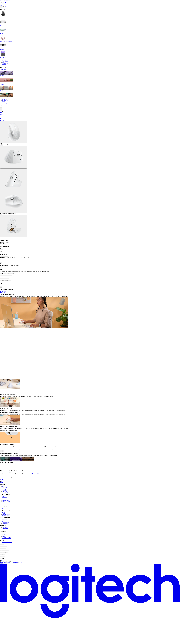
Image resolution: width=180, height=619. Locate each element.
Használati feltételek (3, 562)
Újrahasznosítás (4, 491)
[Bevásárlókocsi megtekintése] (1, 111)
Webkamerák (4, 498)
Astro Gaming (4, 512)
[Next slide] (3, 451)
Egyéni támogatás (5, 533)
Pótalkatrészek (4, 536)
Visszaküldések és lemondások (6, 538)
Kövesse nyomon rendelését (6, 537)
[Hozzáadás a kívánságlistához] (1, 143)
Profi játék (3, 513)
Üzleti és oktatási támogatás (6, 534)
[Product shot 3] (13, 180)
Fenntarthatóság (4, 490)
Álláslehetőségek (4, 487)
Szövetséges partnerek (5, 522)
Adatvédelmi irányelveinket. (36, 473)
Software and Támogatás (4, 280)
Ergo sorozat (4, 508)
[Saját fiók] (1, 110)
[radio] (0, 248)
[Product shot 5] (13, 226)
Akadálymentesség (5, 492)
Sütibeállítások (16, 562)
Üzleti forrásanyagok (5, 523)
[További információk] (1, 214)
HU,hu (2, 5)
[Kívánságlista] (1, 109)
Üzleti (3, 3)
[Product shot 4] (13, 202)
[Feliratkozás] (10, 472)
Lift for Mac (2, 120)
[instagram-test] (0, 479)
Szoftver (1, 105)
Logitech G (4, 2)
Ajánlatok (1, 106)
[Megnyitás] (2, 111)
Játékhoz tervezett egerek (6, 501)
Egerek (1, 114)
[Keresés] (1, 108)
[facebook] (2, 479)
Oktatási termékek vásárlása (6, 527)
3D (1, 145)
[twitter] (1, 479)
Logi (1, 112)
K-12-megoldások (5, 528)
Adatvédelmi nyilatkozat (10, 562)
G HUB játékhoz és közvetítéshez (7, 542)
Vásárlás (2, 6)
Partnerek (3, 521)
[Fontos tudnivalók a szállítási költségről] (1, 262)
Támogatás (2, 4)
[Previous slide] (1, 451)
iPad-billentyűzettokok (5, 500)
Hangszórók (4, 499)
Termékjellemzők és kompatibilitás (5, 273)
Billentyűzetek (4, 497)
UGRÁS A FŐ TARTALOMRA (5, 0)
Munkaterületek (4, 519)
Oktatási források (4, 529)
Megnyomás (4, 489)
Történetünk (4, 486)
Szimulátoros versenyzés (6, 514)
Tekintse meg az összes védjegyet (85, 468)
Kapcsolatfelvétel (4, 535)
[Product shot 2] (13, 157)
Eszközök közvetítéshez (5, 515)
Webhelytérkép (21, 562)
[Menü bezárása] (1, 7)
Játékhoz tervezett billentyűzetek (7, 502)
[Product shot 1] (13, 132)
